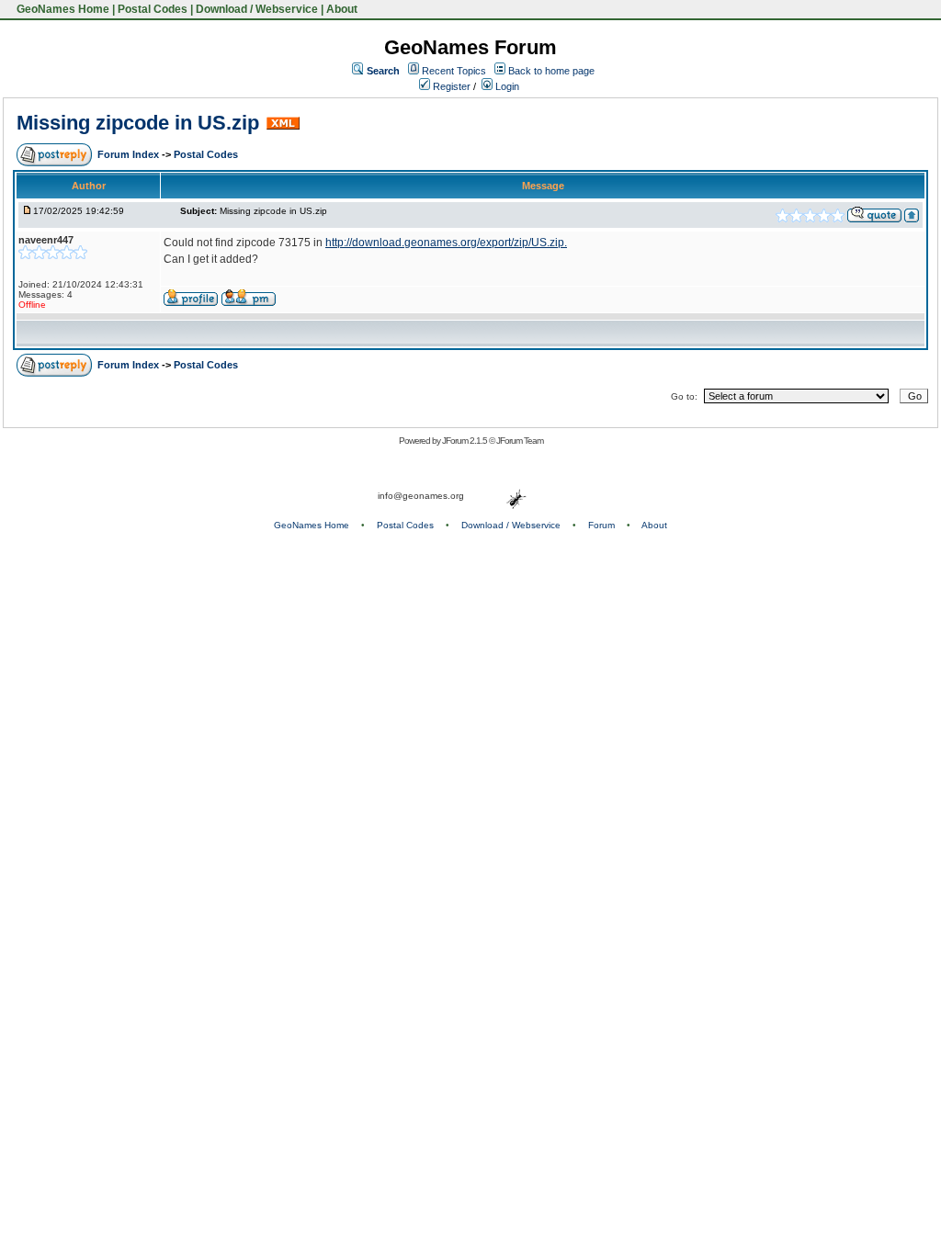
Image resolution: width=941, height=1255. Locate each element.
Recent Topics (454, 70)
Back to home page (551, 70)
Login (506, 86)
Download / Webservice (257, 9)
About (341, 9)
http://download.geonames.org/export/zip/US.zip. (446, 242)
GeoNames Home (61, 9)
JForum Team (519, 440)
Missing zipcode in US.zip (138, 122)
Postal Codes (152, 9)
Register (450, 86)
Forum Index (129, 154)
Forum (601, 525)
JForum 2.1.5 (465, 440)
